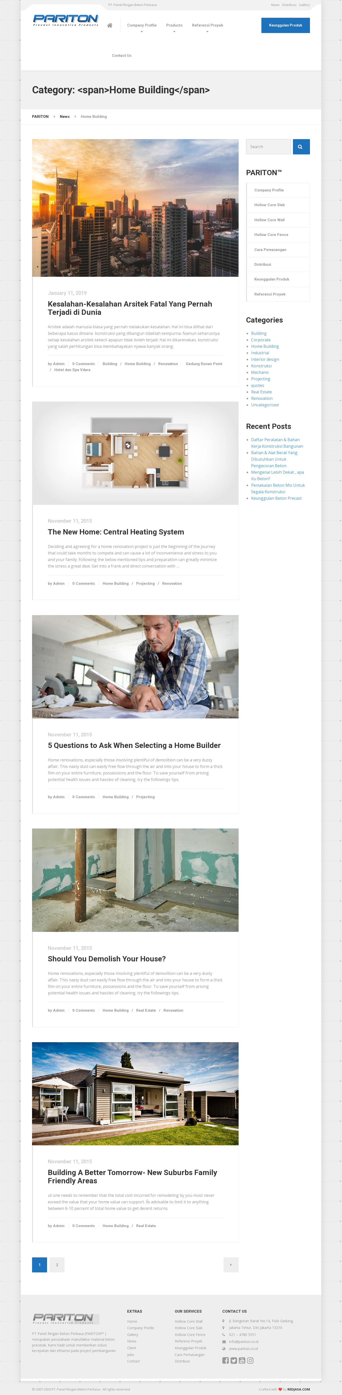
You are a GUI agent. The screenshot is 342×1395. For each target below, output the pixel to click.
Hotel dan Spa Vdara (72, 370)
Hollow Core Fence (271, 234)
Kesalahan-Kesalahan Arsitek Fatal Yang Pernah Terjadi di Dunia (130, 308)
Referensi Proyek (207, 25)
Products (174, 25)
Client (131, 1347)
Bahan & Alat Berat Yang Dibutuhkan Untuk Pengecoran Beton (274, 459)
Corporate (261, 340)
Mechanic (260, 372)
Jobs (130, 1354)
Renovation (168, 364)
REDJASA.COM (298, 1389)
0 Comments (83, 364)
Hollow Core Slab (269, 205)
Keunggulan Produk (285, 25)
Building (110, 364)
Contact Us (121, 55)
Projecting (145, 583)
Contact (133, 1361)
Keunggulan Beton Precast (276, 498)
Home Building (138, 364)
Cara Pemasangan (270, 249)
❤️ (280, 1389)
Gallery (304, 5)
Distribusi (289, 5)
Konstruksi (261, 366)
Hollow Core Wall (269, 220)
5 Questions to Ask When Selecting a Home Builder (134, 745)
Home (132, 1321)
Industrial (260, 353)
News (275, 5)
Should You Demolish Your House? (107, 958)
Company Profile (142, 25)
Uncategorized (265, 405)
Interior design (265, 359)
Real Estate (146, 1010)
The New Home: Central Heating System (116, 531)
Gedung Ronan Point (204, 364)
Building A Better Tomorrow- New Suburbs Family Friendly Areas (132, 1176)
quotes (257, 385)
